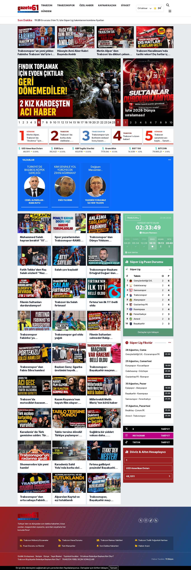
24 (109, 122)
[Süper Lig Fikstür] (169, 343)
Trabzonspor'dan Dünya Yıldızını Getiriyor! (101, 239)
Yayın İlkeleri (56, 556)
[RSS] (156, 520)
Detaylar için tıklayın (148, 332)
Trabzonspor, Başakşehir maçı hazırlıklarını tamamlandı (99, 498)
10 (54, 122)
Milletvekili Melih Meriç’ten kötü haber (103, 401)
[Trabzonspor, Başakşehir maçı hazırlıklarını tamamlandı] (104, 483)
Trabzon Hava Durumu (72, 540)
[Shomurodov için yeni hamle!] (34, 450)
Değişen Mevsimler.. (96, 168)
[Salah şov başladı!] (69, 256)
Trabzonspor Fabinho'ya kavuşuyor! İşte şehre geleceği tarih (34, 336)
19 (90, 122)
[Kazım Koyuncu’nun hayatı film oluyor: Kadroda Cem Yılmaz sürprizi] (69, 386)
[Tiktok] (150, 520)
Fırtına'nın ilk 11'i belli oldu (103, 304)
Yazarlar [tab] (28, 160)
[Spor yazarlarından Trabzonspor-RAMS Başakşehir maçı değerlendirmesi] (69, 223)
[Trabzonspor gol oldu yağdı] (69, 321)
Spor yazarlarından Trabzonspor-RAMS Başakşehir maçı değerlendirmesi (68, 239)
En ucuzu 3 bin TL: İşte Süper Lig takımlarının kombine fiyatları (69, 20)
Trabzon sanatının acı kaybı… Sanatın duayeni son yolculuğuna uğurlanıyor (162, 138)
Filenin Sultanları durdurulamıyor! (31, 304)
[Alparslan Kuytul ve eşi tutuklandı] (69, 483)
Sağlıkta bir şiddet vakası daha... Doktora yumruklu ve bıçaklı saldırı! (103, 434)
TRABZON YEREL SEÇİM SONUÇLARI (78, 559)
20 (94, 122)
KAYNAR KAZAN (107, 5)
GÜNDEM (46, 11)
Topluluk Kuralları (71, 556)
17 (82, 122)
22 (101, 122)
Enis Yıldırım (65, 200)
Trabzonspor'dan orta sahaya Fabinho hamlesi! (33, 498)
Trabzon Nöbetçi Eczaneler (35, 540)
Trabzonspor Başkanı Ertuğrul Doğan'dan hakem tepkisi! (103, 271)
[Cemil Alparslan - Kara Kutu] (34, 186)
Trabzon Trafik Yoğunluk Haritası (153, 540)
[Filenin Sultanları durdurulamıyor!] (34, 288)
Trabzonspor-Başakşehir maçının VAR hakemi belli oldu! (103, 369)
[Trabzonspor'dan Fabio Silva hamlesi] (34, 353)
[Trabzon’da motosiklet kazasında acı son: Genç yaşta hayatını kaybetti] (34, 386)
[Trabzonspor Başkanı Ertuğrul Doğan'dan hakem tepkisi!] (104, 256)
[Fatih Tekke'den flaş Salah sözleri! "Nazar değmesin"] (34, 256)
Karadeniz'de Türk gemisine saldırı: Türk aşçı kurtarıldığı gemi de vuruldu (34, 434)
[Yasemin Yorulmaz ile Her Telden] (95, 186)
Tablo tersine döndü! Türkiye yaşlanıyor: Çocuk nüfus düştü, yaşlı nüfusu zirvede (68, 434)
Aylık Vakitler (133, 252)
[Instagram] (145, 520)
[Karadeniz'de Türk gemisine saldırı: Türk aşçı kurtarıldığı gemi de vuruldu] (34, 418)
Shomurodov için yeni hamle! (34, 466)
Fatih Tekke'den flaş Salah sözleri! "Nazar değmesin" (33, 271)
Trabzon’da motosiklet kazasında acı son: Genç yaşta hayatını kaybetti (34, 401)
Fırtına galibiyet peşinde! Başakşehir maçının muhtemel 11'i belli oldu (102, 466)
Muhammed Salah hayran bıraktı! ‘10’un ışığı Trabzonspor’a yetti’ (34, 239)
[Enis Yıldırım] (65, 186)
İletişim (39, 556)
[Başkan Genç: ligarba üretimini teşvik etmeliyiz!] (69, 353)
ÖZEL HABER (86, 5)
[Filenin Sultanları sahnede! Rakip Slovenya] (104, 321)
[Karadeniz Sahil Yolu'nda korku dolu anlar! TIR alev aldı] (69, 450)
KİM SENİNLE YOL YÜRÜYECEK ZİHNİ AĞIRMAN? (65, 169)
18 (86, 122)
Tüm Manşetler (68, 546)
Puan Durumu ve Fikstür (33, 546)
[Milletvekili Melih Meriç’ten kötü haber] (104, 386)
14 (70, 122)
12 (62, 122)
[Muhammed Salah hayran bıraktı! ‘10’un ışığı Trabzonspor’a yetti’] (34, 223)
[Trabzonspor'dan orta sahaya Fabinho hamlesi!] (34, 483)
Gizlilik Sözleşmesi (26, 556)
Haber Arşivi (144, 546)
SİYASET (125, 5)
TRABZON (46, 5)
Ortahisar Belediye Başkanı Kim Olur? (97, 556)
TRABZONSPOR (66, 5)
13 (66, 122)
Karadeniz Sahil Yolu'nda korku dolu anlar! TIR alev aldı (68, 466)
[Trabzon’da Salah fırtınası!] (69, 288)
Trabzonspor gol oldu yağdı (69, 336)
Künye (46, 556)
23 (105, 122)
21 (97, 122)
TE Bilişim (169, 559)
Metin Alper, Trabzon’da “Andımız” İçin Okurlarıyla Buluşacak (34, 138)
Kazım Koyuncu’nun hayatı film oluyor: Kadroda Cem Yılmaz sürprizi (68, 401)
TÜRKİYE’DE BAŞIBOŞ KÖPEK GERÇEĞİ (34, 169)
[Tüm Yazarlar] (169, 160)
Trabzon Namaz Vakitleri (112, 540)
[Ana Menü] (168, 11)
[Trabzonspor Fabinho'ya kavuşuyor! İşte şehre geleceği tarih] (34, 321)
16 (78, 122)
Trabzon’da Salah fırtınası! (66, 304)
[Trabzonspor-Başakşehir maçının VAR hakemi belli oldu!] (104, 353)
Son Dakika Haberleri (109, 546)
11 (58, 122)
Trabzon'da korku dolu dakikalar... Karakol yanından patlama (69, 138)
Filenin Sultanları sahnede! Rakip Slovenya (100, 336)
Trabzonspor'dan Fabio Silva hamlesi (32, 369)
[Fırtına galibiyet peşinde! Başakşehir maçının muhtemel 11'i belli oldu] (104, 450)
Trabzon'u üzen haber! (131, 137)
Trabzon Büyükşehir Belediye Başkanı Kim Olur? (39, 559)
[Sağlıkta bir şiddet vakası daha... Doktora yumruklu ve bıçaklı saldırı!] (104, 418)
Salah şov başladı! (66, 269)
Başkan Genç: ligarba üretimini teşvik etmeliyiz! (68, 369)
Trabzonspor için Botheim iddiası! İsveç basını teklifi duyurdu (100, 138)
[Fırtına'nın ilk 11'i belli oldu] (104, 288)
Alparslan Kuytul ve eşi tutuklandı (67, 498)
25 (113, 122)
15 (74, 122)
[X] (140, 520)
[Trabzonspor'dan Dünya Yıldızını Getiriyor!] (104, 223)
